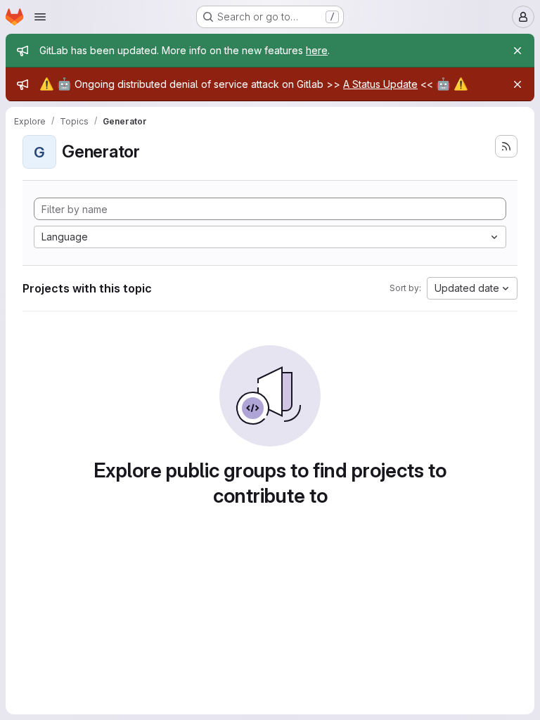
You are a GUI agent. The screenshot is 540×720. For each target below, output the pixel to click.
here (317, 50)
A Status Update (380, 84)
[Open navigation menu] (40, 17)
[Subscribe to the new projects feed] (506, 146)
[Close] (517, 50)
